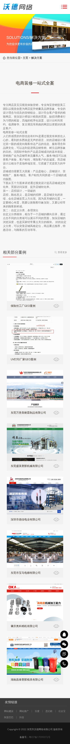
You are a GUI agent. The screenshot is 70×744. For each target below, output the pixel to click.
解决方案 (36, 58)
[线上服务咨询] (64, 634)
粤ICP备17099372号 (39, 737)
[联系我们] (64, 654)
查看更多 (62, 252)
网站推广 (24, 711)
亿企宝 (62, 711)
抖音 (21, 717)
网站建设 (8, 711)
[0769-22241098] (64, 664)
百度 (37, 711)
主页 (25, 58)
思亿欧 (49, 711)
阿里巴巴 (8, 717)
